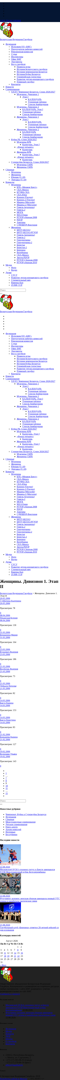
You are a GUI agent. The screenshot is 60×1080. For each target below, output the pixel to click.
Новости (10, 1034)
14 (15, 953)
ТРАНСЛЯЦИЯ (10, 21)
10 (7, 786)
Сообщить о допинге (10, 994)
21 (7, 793)
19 (8, 956)
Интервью (10, 832)
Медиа (9, 1031)
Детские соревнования (16, 824)
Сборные (10, 819)
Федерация (11, 817)
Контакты (10, 1044)
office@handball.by (14, 1065)
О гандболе (11, 1041)
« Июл (3, 965)
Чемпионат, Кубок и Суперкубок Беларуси (26, 814)
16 (22, 953)
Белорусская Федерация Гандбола (16, 39)
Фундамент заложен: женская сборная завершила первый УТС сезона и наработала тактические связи (31, 1013)
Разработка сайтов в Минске (13, 1078)
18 (5, 956)
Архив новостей (13, 829)
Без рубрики (11, 834)
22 (18, 956)
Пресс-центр (12, 827)
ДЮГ (8, 1036)
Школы (9, 1039)
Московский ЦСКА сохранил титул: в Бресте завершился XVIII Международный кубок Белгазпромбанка (27, 1007)
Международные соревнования (20, 822)
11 (7, 788)
